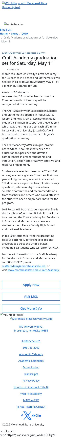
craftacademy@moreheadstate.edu (24, 266)
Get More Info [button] (31, 308)
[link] (31, 329)
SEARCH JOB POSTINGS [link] (31, 407)
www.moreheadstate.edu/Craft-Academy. (33, 270)
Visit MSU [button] (31, 296)
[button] (31, 320)
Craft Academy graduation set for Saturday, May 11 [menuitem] (29, 39)
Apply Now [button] (31, 285)
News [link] (14, 33)
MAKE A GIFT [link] (31, 400)
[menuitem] (4, 34)
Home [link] (4, 33)
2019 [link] (25, 33)
